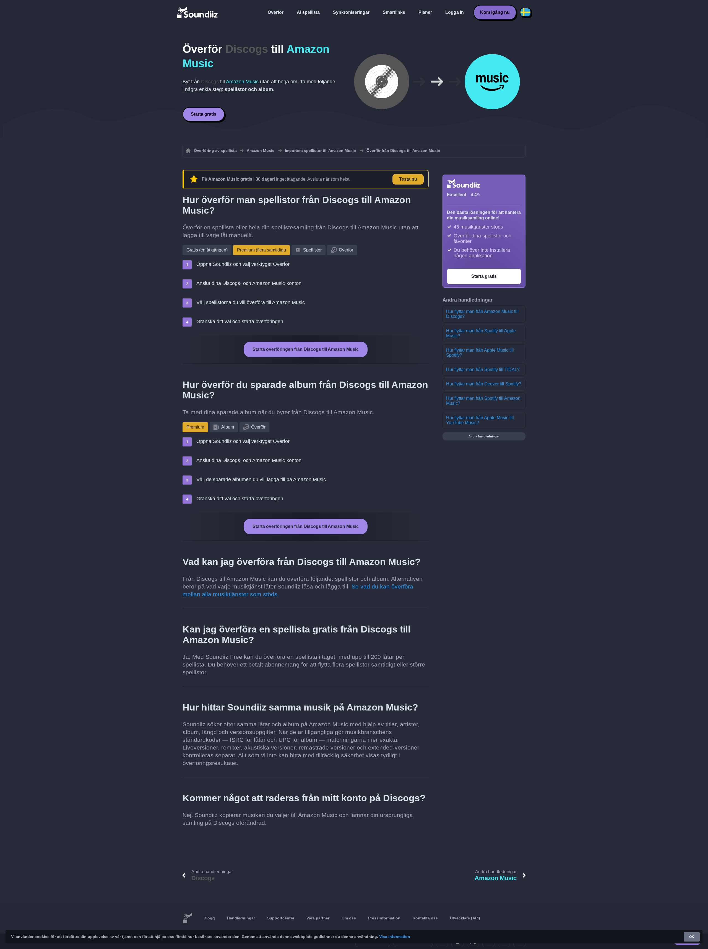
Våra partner (317, 918)
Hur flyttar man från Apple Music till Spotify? (480, 352)
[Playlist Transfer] (197, 12)
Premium (195, 427)
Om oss (349, 918)
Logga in (454, 12)
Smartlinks (394, 12)
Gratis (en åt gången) (207, 250)
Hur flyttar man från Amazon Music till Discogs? (482, 314)
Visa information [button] (394, 936)
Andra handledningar (483, 436)
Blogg (209, 918)
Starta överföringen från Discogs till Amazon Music (306, 349)
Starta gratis (203, 114)
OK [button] (691, 937)
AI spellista (308, 12)
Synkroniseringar (351, 12)
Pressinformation (384, 918)
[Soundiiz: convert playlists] (187, 918)
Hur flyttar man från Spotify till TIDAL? (483, 369)
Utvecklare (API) (465, 918)
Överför (275, 12)
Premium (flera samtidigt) (261, 250)
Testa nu (408, 179)
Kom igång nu (495, 12)
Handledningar (241, 918)
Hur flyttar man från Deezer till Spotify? (483, 384)
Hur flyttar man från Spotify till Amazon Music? (483, 401)
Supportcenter (280, 918)
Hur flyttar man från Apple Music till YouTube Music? (480, 420)
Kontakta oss (425, 918)
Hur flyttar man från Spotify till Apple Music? (481, 333)
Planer (425, 12)
